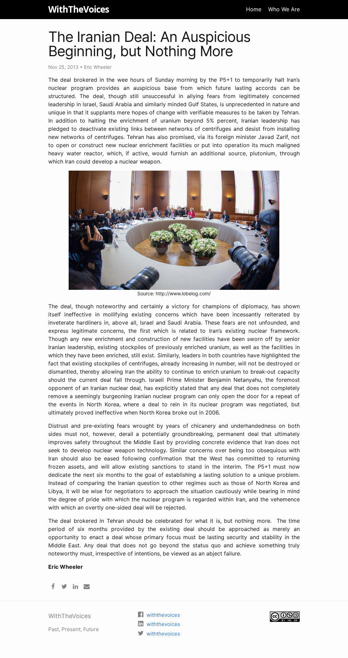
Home (253, 9)
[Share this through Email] (86, 586)
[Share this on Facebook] (53, 586)
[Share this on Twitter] (64, 586)
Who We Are (284, 9)
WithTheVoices (78, 9)
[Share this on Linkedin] (75, 586)
